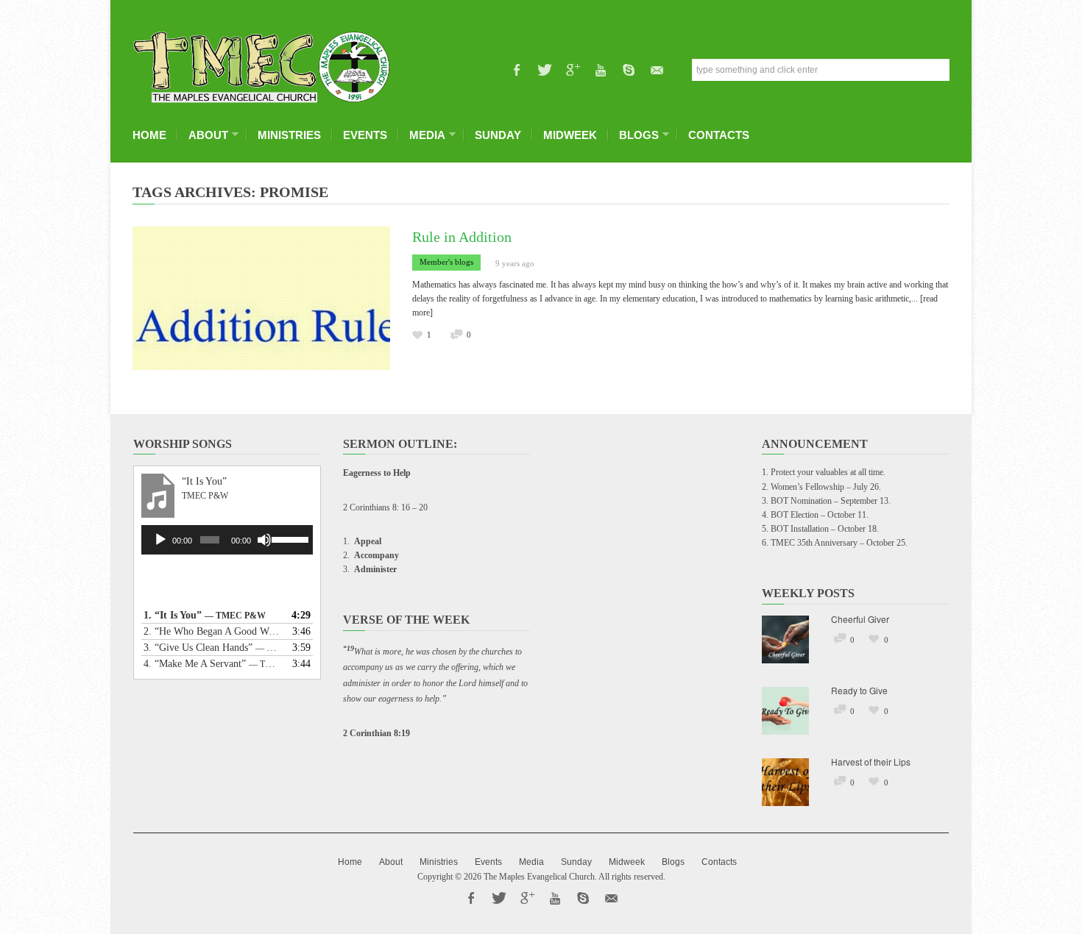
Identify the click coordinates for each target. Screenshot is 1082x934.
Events (365, 134)
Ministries (289, 134)
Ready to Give (859, 690)
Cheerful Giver (860, 619)
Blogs (635, 134)
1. (205, 615)
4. (212, 663)
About (204, 134)
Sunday (498, 134)
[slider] (288, 538)
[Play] (160, 539)
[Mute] (264, 539)
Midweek (570, 134)
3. (212, 647)
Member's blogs (446, 261)
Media (423, 134)
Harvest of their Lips (870, 761)
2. (212, 631)
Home (149, 134)
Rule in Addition (462, 237)
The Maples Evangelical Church (539, 876)
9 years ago (514, 263)
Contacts (718, 134)
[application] (227, 540)
